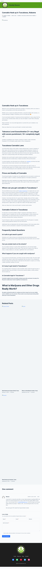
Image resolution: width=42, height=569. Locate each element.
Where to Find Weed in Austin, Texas (30, 390)
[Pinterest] (21, 560)
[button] (41, 1)
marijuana (29, 161)
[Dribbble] (29, 560)
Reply (38, 496)
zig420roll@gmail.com (22, 502)
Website (30, 519)
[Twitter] (25, 560)
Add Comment (6, 522)
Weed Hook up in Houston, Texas (9, 479)
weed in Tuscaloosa (23, 190)
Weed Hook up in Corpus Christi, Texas (10, 390)
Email (17, 519)
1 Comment (4, 16)
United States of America (31, 15)
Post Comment (6, 536)
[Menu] (39, 5)
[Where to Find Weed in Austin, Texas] (31, 347)
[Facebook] (13, 560)
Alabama (19, 15)
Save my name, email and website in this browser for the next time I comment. (17, 533)
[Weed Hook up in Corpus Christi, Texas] (11, 347)
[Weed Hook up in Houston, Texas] (11, 436)
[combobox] (20, 1)
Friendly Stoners (14, 5)
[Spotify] (17, 560)
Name (4, 519)
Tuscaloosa (23, 15)
